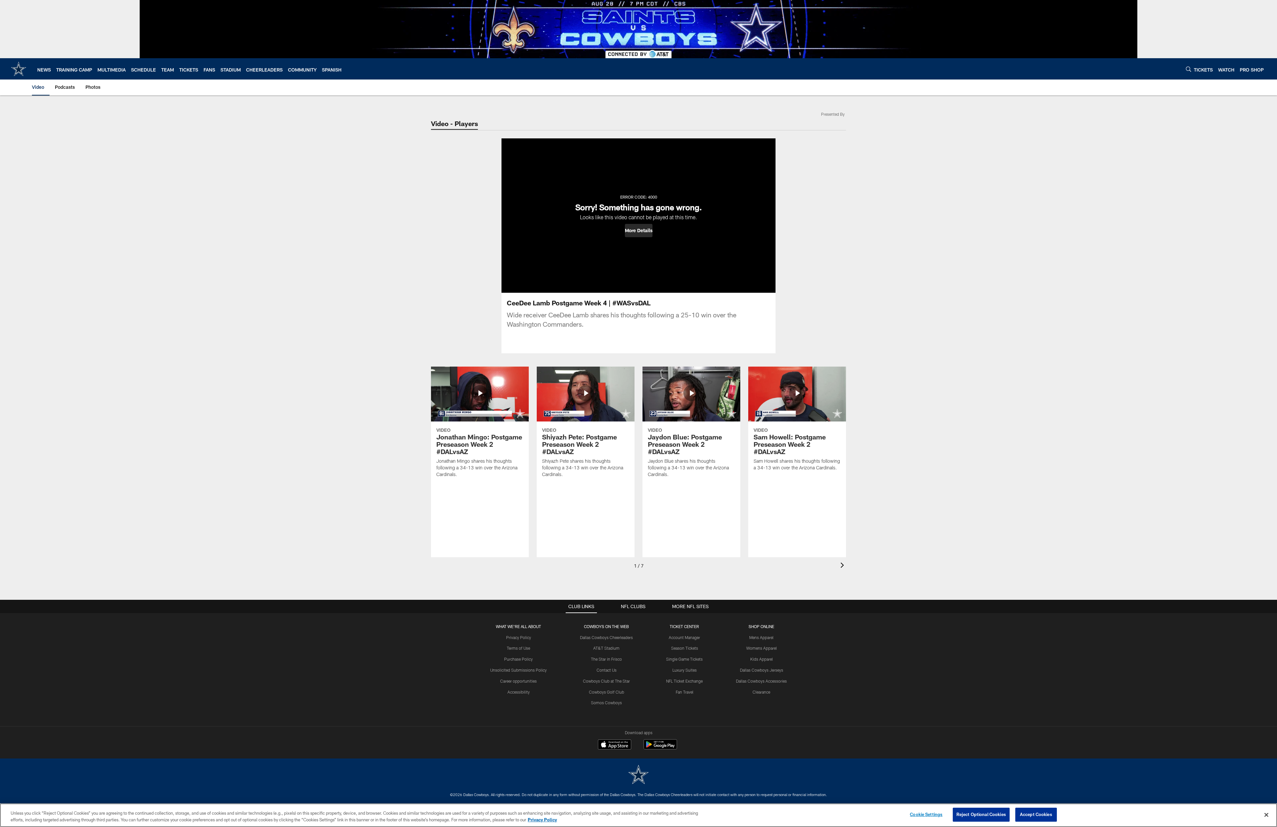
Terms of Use (518, 648)
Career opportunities (518, 681)
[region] (638, 815)
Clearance (761, 692)
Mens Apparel (761, 637)
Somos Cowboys (606, 702)
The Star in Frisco (606, 659)
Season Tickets (684, 648)
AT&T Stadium (606, 648)
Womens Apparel (761, 648)
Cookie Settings (926, 814)
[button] (638, 230)
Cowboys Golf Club (606, 692)
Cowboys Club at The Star (606, 681)
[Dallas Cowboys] (638, 775)
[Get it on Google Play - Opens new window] (660, 748)
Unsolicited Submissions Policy (518, 670)
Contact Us (607, 670)
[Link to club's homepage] (19, 69)
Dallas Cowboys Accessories (761, 681)
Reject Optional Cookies (981, 814)
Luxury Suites (684, 670)
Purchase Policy (518, 659)
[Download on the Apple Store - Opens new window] (614, 745)
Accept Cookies (1036, 814)
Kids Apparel (761, 659)
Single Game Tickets (684, 659)
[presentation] (843, 566)
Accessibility (518, 692)
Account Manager (684, 637)
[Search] (1188, 69)
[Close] (1266, 814)
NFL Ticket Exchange (684, 681)
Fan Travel (684, 692)
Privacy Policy (518, 637)
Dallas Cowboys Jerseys (761, 670)
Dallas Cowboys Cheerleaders (606, 637)
